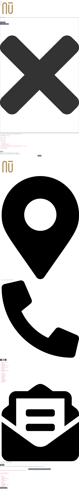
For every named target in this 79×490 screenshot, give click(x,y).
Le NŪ (3, 475)
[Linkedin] (6, 360)
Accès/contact (4, 375)
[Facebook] (1, 360)
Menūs (3, 363)
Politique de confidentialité (5, 148)
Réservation (3, 373)
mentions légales (2, 470)
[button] (39, 75)
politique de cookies (20, 470)
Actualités (3, 374)
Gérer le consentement (4, 473)
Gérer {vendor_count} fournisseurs (6, 143)
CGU (6, 470)
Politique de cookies (4, 147)
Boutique (3, 366)
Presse (3, 377)
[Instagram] (3, 360)
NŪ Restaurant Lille (5, 362)
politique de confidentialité (12, 470)
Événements (3, 364)
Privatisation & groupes (5, 365)
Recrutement (4, 376)
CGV (24, 470)
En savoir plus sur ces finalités (5, 144)
